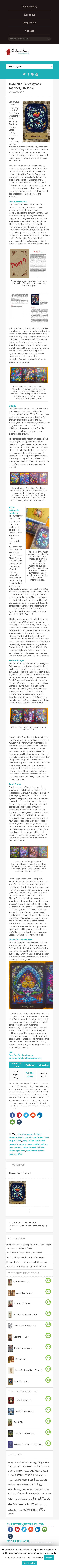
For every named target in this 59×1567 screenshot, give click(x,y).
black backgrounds (27, 1134)
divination (45, 1466)
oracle (12, 1489)
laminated (40, 1140)
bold (39, 1134)
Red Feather (34, 1489)
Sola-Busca (12, 1499)
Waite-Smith (30, 1509)
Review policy (29, 6)
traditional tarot (13, 1510)
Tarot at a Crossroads (24, 1433)
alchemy (10, 1463)
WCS (20, 1153)
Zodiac (11, 1513)
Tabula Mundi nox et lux (25, 1325)
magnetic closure (17, 1144)
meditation (13, 1484)
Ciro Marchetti (14, 1466)
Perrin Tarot (20, 1359)
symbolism (31, 1150)
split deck (20, 1150)
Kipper (11, 1480)
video (20, 1510)
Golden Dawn (39, 1470)
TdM (29, 1504)
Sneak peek (34, 1493)
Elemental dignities (16, 1470)
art (15, 1463)
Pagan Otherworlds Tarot (25, 1314)
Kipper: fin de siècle (23, 1347)
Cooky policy (29, 1563)
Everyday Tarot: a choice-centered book (28, 1444)
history (18, 1475)
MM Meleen (23, 1484)
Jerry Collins (28, 1140)
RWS (10, 1493)
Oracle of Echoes (22, 1303)
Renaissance (44, 1489)
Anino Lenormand (24, 1292)
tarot (37, 1498)
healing (11, 1475)
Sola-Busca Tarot (21, 1281)
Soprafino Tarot (21, 1336)
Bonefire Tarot (16, 1137)
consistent (38, 1137)
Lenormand (22, 1480)
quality (26, 1490)
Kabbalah (28, 1475)
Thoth (35, 1504)
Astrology (32, 1462)
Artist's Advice (21, 1462)
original (20, 1489)
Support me (29, 22)
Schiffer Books (30, 1074)
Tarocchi (30, 1499)
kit (15, 1480)
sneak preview (45, 1493)
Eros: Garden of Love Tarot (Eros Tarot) (29, 1370)
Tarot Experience (23, 1400)
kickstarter (40, 1475)
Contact (29, 31)
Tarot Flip (18, 1422)
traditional (43, 1505)
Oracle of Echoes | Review (22, 1222)
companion (34, 1466)
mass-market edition (37, 1144)
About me (29, 14)
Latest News (16, 1238)
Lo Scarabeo (38, 1479)
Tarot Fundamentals (24, 1411)
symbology (22, 1499)
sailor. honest (29, 1147)
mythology (35, 1484)
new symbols (15, 1147)
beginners (43, 1462)
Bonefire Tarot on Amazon (21, 1055)
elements (28, 1471)
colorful (28, 1137)
